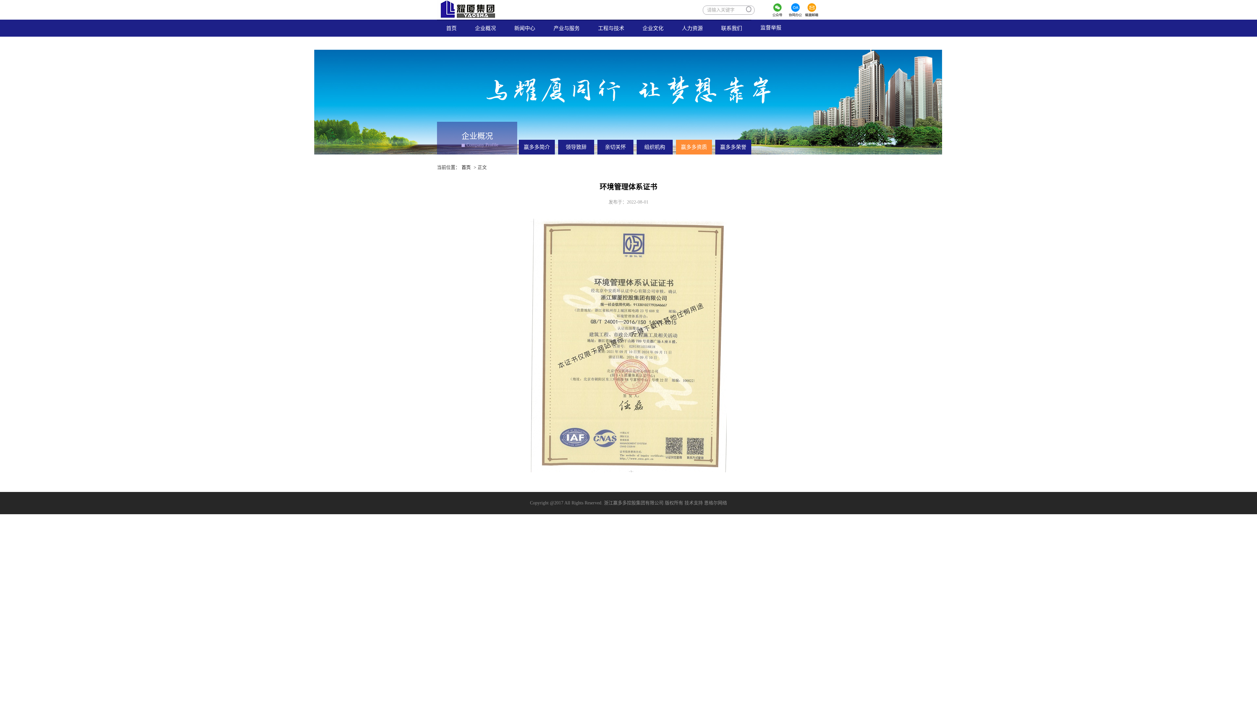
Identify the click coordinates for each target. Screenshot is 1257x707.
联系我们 (731, 28)
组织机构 (654, 147)
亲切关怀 (615, 147)
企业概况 (485, 28)
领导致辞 (576, 147)
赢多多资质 (694, 147)
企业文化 (653, 28)
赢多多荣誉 (733, 147)
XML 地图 (628, 520)
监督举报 (775, 27)
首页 (456, 28)
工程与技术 (611, 28)
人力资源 (692, 28)
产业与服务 (567, 28)
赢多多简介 (537, 147)
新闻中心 (524, 28)
